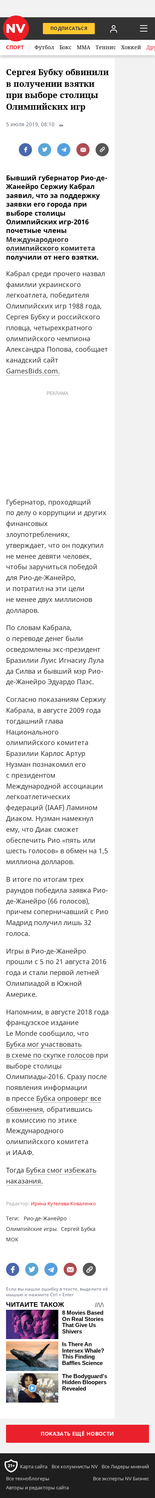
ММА (83, 47)
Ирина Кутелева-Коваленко (63, 1203)
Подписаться (68, 28)
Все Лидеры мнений (125, 1466)
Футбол (44, 47)
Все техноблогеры (27, 1478)
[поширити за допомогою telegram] (63, 149)
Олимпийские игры (31, 1228)
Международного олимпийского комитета (50, 243)
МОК (12, 1239)
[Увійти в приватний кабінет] (114, 28)
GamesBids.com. (33, 370)
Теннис (106, 47)
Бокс (65, 47)
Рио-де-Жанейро (45, 1218)
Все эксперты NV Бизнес (121, 1478)
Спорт (15, 47)
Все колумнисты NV (75, 1466)
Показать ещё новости (77, 1433)
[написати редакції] (83, 149)
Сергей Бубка (78, 1228)
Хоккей (131, 47)
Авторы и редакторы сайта (37, 1487)
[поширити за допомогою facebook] (25, 149)
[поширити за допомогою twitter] (44, 149)
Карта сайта (33, 1466)
